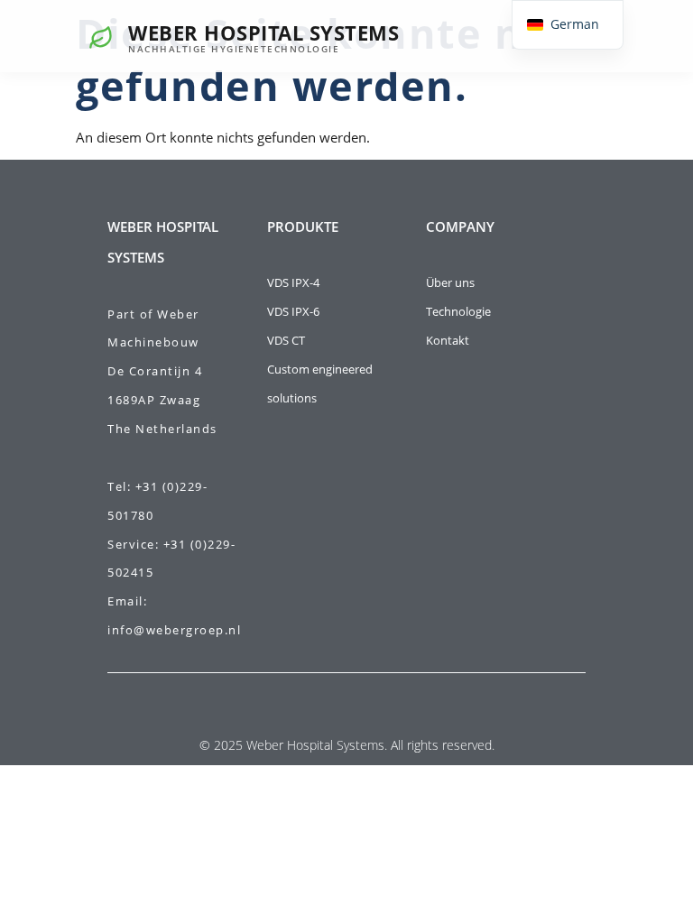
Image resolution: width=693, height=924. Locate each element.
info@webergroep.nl (174, 630)
